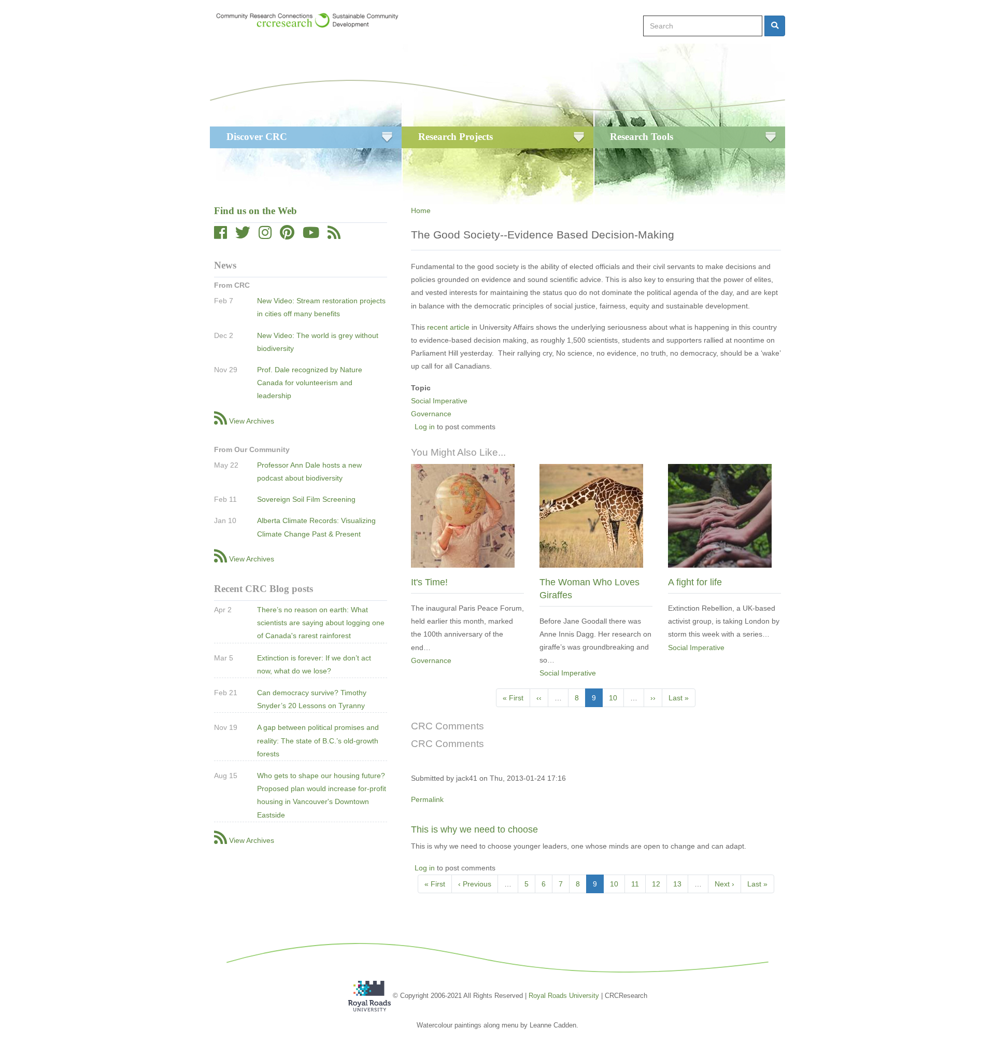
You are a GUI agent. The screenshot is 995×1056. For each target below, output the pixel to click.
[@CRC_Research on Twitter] (242, 235)
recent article (448, 327)
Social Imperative (439, 401)
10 (616, 698)
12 (659, 884)
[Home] (312, 20)
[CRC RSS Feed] (334, 235)
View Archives (251, 421)
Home (421, 210)
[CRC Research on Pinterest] (287, 235)
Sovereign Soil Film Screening (306, 499)
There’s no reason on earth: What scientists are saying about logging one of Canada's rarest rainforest (321, 623)
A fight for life (695, 582)
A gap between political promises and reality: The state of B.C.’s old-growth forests (318, 740)
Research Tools (641, 136)
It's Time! (429, 582)
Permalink (427, 799)
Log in (425, 427)
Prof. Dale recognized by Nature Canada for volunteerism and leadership (309, 382)
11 (638, 884)
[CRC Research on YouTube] (311, 235)
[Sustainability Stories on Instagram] (265, 235)
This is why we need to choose (474, 829)
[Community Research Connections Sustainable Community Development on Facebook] (220, 235)
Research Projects (455, 136)
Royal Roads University (564, 995)
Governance (431, 414)
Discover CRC (256, 136)
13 (680, 884)
